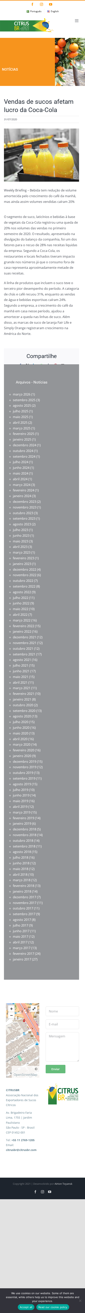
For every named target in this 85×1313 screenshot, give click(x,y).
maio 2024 (20, 473)
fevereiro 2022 (23, 626)
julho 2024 (20, 462)
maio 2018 (20, 869)
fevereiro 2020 (23, 750)
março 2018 (21, 880)
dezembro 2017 (24, 897)
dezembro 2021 (24, 637)
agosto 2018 (22, 852)
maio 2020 (20, 733)
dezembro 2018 (24, 829)
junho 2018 (21, 863)
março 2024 (21, 485)
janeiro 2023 (22, 564)
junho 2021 (21, 671)
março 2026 (21, 394)
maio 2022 (20, 609)
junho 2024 (21, 468)
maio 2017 (20, 936)
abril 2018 (20, 874)
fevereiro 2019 (23, 818)
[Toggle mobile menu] (77, 21)
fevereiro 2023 (23, 558)
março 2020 (21, 744)
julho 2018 (20, 857)
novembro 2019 (24, 767)
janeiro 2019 (22, 823)
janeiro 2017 (22, 959)
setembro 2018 (24, 846)
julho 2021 (20, 665)
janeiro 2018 (22, 891)
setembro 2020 (24, 711)
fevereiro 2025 (23, 434)
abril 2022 (20, 614)
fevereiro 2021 (23, 694)
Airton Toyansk (63, 1183)
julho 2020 (20, 722)
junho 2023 (21, 535)
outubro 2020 (23, 705)
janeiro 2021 (22, 699)
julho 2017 (20, 925)
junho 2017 (21, 931)
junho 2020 (21, 727)
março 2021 (21, 688)
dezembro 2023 (24, 501)
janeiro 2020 (22, 756)
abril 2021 (20, 682)
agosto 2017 (22, 920)
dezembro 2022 (24, 569)
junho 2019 (21, 795)
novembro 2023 (24, 507)
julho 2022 (20, 598)
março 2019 (21, 812)
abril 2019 (20, 807)
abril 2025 (20, 422)
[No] (80, 1301)
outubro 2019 (23, 773)
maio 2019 (20, 801)
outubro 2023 (23, 513)
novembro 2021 (24, 643)
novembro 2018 (24, 835)
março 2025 (21, 428)
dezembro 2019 (24, 761)
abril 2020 (20, 739)
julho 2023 (20, 530)
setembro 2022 (24, 586)
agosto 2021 (22, 660)
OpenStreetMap (25, 1074)
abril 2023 (20, 547)
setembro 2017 (24, 914)
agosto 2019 (22, 784)
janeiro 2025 (22, 439)
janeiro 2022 (22, 631)
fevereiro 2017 (23, 953)
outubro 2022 (23, 581)
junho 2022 (21, 603)
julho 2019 (20, 790)
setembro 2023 (24, 518)
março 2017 (21, 948)
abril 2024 (20, 479)
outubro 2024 (23, 451)
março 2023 (21, 552)
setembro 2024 (24, 456)
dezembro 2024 (24, 445)
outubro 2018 (23, 840)
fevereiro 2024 (23, 490)
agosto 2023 (22, 524)
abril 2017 (20, 942)
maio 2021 (20, 677)
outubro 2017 (23, 908)
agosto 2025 (22, 405)
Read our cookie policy (52, 1307)
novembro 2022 (24, 575)
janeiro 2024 (22, 496)
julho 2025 (20, 411)
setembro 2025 (24, 400)
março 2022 (21, 620)
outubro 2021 (23, 648)
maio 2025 (20, 417)
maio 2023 (20, 541)
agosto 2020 (22, 716)
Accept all (26, 1307)
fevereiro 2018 (23, 886)
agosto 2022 (22, 592)
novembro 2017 (24, 903)
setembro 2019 (24, 778)
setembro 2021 (24, 654)
